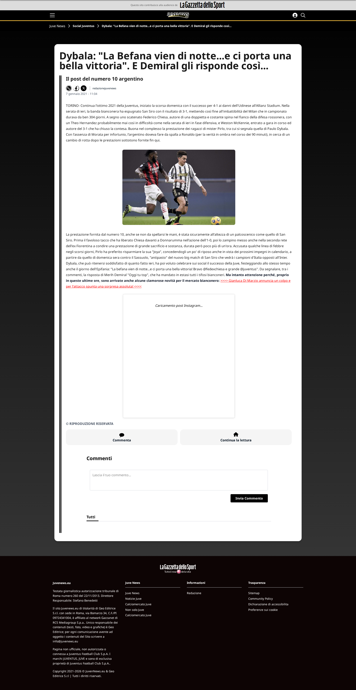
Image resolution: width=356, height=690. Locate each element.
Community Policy (260, 599)
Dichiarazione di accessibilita (268, 604)
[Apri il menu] (52, 15)
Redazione (194, 593)
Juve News (57, 26)
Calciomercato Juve (138, 604)
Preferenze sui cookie (263, 610)
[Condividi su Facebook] (76, 88)
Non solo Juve (134, 610)
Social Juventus (83, 26)
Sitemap (254, 593)
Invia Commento (249, 498)
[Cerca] (304, 15)
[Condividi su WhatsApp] (69, 88)
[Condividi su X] (84, 88)
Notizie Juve (133, 599)
